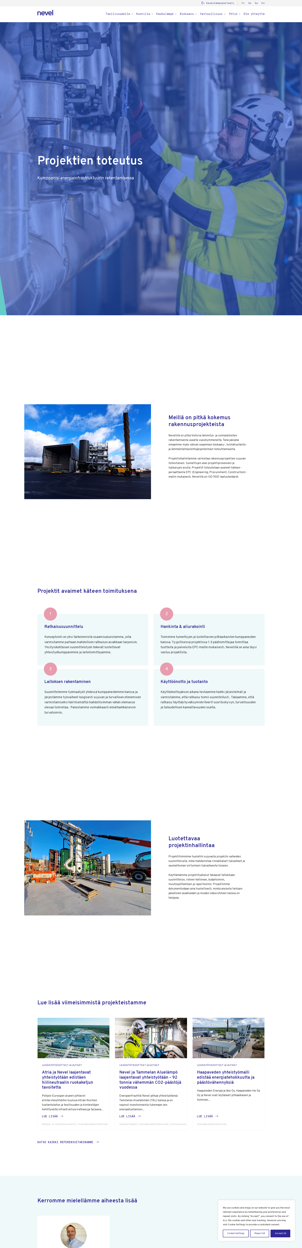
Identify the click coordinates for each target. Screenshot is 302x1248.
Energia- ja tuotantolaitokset (59, 1124)
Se (249, 3)
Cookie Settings (236, 1233)
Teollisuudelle (118, 14)
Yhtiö (233, 14)
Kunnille (143, 14)
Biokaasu (187, 14)
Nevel (45, 13)
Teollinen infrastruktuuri (93, 1124)
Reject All (259, 1233)
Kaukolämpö (165, 14)
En (263, 3)
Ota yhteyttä (254, 14)
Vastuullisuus (211, 14)
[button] (52, 1116)
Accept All (280, 1233)
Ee (256, 3)
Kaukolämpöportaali (220, 3)
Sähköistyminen (128, 1124)
